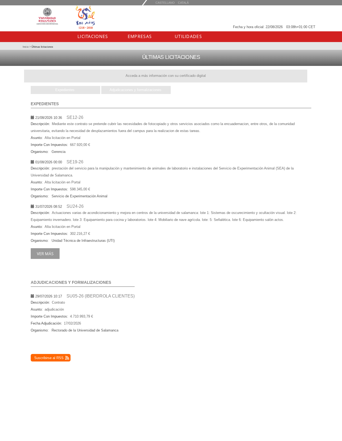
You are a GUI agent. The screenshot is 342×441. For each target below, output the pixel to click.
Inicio (26, 47)
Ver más (45, 253)
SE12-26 (75, 117)
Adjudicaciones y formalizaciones (135, 90)
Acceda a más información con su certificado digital (166, 76)
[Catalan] (165, 3)
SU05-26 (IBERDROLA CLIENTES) (101, 296)
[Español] (183, 3)
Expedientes (65, 90)
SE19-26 (75, 162)
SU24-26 (75, 206)
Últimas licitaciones (42, 47)
